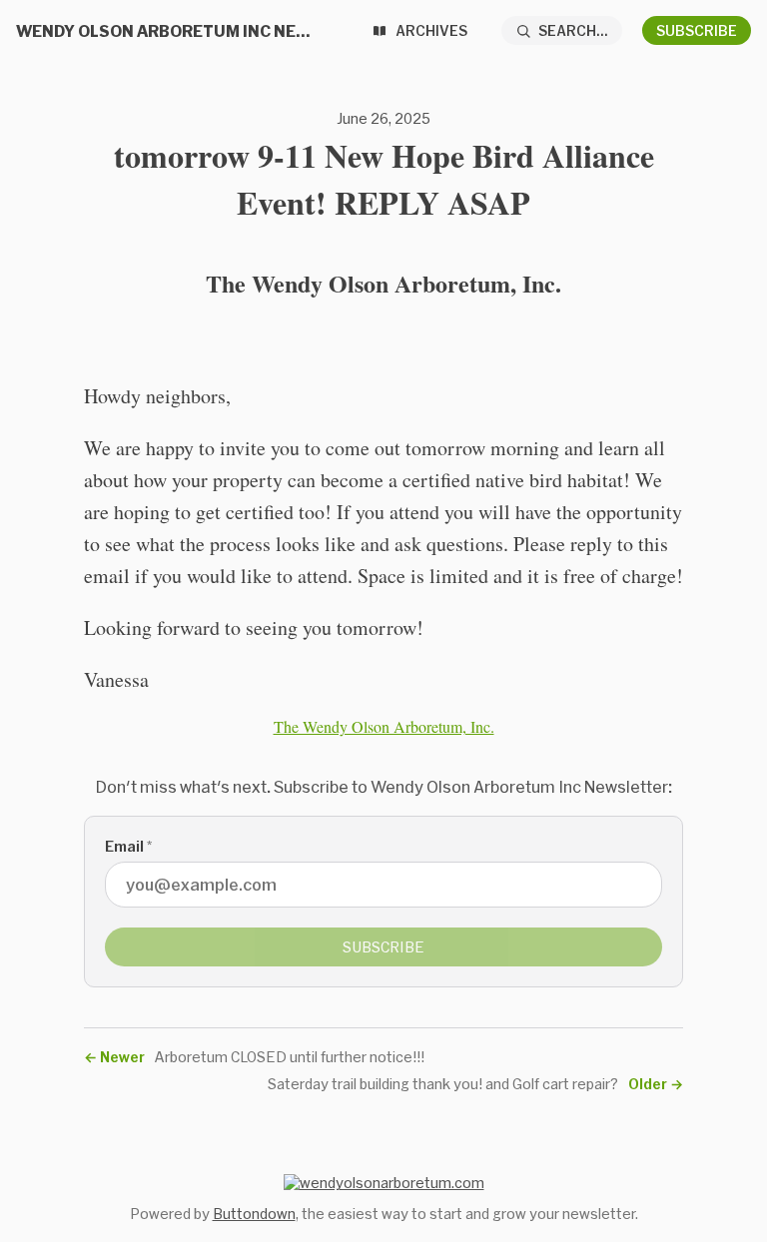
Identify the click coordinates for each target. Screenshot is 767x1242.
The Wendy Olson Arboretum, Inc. (384, 726)
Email (128, 846)
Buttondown (254, 1213)
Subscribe (696, 30)
